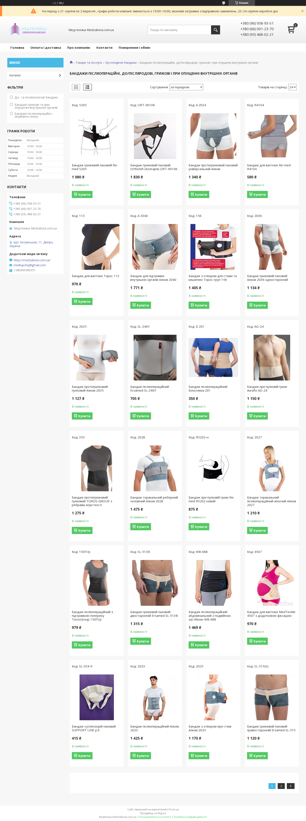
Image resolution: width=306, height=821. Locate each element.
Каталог (15, 75)
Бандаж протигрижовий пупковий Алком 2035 (90, 388)
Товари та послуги (89, 63)
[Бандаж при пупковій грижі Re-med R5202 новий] (213, 468)
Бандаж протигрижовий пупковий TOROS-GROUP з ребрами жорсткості (92, 501)
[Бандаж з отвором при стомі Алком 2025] (213, 697)
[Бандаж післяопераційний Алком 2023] (155, 697)
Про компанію (78, 47)
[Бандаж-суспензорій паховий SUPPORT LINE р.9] (96, 697)
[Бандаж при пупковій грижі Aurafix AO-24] (272, 358)
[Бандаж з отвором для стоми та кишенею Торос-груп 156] (213, 247)
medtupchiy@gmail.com (30, 265)
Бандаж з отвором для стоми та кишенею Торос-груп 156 (213, 277)
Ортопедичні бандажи (121, 63)
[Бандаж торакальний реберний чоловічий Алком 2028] (155, 468)
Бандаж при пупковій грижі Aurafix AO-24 (267, 388)
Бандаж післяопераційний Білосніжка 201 (208, 388)
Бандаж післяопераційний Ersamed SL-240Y (149, 388)
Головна (17, 47)
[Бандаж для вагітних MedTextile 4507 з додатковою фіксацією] (272, 583)
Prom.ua (174, 809)
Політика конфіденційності (190, 817)
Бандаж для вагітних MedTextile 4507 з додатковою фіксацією (271, 613)
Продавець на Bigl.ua (153, 813)
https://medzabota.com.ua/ (32, 260)
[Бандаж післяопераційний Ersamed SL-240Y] (155, 358)
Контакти (104, 47)
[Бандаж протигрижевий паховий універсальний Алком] (213, 136)
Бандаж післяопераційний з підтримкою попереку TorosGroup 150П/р (92, 615)
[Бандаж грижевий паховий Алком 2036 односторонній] (272, 247)
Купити (84, 194)
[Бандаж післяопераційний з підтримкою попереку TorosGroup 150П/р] (96, 583)
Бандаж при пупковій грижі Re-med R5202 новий (212, 499)
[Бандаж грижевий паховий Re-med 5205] (96, 136)
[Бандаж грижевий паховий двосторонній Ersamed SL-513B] (155, 583)
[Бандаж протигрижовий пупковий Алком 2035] (96, 358)
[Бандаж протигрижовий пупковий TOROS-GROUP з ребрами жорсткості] (96, 468)
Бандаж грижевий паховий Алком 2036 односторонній (267, 277)
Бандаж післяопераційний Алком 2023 (154, 728)
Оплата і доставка (45, 47)
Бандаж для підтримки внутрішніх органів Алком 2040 (153, 277)
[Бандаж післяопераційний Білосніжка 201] (213, 358)
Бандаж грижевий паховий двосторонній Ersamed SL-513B (154, 613)
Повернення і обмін (134, 47)
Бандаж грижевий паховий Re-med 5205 (95, 167)
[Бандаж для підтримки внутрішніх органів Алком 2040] (155, 247)
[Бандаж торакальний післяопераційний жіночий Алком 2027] (272, 468)
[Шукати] (215, 29)
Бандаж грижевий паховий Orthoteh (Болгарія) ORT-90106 (153, 167)
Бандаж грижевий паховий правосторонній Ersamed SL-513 (271, 728)
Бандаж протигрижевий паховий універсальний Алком (213, 167)
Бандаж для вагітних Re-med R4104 (269, 167)
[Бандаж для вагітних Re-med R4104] (272, 136)
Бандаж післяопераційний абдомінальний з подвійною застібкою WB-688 (210, 615)
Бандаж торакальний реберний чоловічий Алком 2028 (154, 499)
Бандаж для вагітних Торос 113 (95, 276)
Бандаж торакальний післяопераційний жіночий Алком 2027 (271, 501)
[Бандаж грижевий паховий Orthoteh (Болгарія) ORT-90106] (155, 136)
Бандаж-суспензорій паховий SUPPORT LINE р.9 (94, 728)
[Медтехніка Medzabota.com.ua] (28, 29)
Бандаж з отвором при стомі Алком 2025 (210, 728)
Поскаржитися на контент (155, 817)
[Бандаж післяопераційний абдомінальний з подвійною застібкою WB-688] (213, 583)
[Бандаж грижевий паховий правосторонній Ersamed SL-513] (272, 697)
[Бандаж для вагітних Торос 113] (96, 247)
